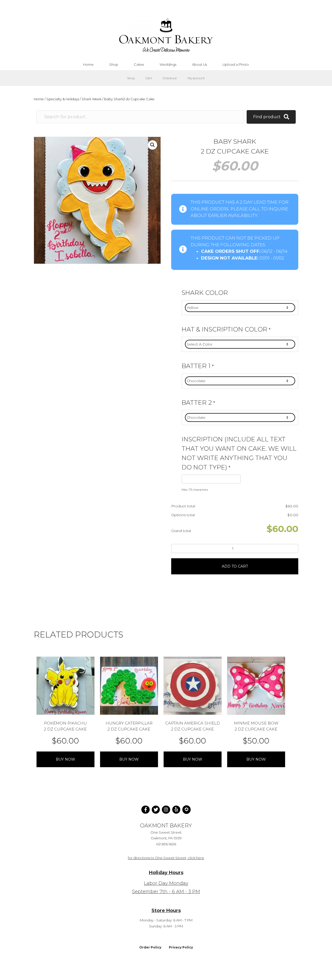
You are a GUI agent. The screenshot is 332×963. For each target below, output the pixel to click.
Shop (131, 78)
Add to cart (235, 566)
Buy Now (65, 759)
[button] (152, 145)
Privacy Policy (181, 947)
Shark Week (91, 99)
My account (196, 78)
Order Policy (150, 947)
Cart (149, 78)
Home (39, 99)
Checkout (170, 78)
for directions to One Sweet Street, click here (166, 858)
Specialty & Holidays (62, 99)
